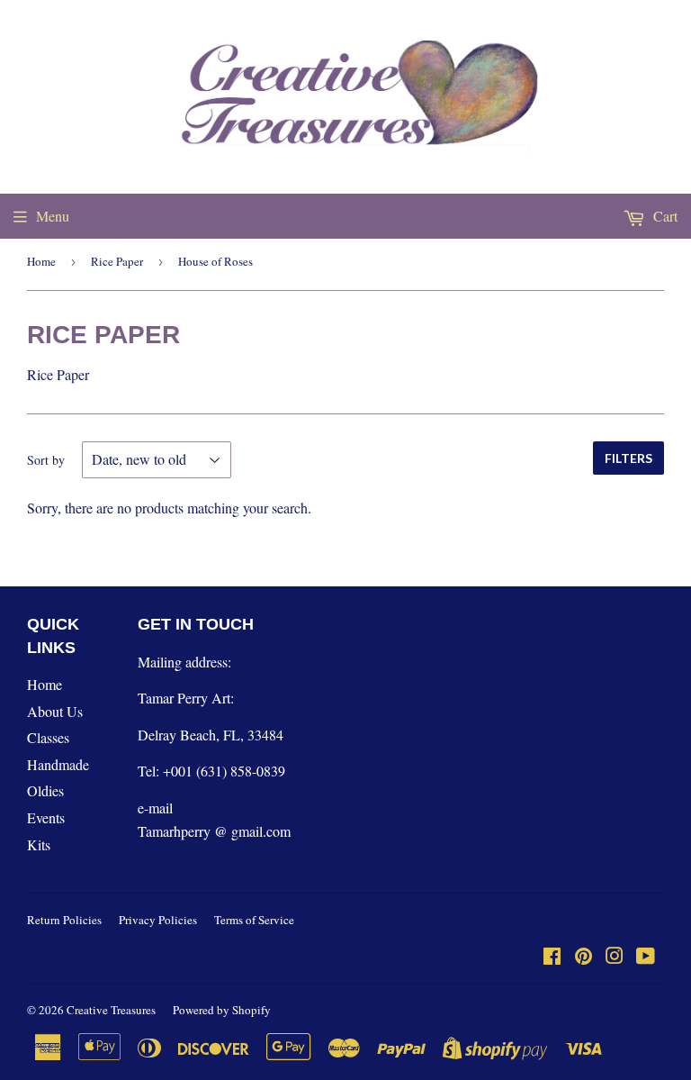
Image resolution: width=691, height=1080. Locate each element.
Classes (48, 737)
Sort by (46, 459)
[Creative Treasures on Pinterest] (583, 957)
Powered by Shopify (222, 1010)
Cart (664, 215)
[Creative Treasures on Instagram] (615, 957)
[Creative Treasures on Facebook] (552, 957)
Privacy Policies (158, 920)
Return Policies (64, 920)
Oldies (45, 790)
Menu (52, 215)
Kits (38, 844)
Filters (628, 458)
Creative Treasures (111, 1010)
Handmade (58, 764)
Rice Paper (117, 261)
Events (46, 817)
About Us (55, 711)
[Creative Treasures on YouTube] (645, 957)
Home (41, 261)
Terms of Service (254, 920)
